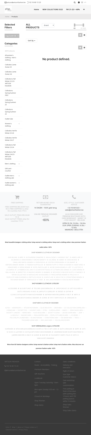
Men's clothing (10, 164)
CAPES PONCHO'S (62, 288)
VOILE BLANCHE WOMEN (70, 280)
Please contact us (30, 427)
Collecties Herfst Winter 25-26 (11, 132)
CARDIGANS (71, 298)
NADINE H (79, 272)
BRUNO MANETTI (40, 260)
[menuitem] (36, 9)
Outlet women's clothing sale (10, 184)
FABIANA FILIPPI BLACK (35, 265)
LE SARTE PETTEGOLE (43, 270)
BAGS (34, 292)
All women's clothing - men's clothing (10, 57)
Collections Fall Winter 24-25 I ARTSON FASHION (10, 155)
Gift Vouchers (39, 374)
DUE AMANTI (70, 262)
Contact (37, 361)
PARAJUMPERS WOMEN (59, 275)
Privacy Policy (23, 430)
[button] (84, 9)
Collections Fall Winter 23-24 (10, 146)
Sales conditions (69, 361)
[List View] (84, 35)
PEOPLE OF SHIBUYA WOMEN (17, 277)
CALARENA (52, 260)
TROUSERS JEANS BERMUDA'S (43, 288)
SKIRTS (76, 295)
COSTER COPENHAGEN (56, 262)
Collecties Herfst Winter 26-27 (11, 139)
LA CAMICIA (10, 270)
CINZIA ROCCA (40, 262)
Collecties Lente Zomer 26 (10, 73)
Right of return (68, 371)
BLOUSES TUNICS (25, 288)
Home (7, 17)
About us (20, 427)
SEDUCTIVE (60, 277)
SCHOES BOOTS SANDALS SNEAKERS (27, 298)
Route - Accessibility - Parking (45, 365)
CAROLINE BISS (72, 260)
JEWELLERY (51, 292)
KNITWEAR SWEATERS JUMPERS (55, 295)
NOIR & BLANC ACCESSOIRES (38, 275)
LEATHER (68, 292)
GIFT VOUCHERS (75, 288)
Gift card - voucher (8, 169)
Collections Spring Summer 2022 (10, 92)
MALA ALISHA (10, 272)
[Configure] (78, 2)
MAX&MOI (46, 272)
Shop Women (39, 400)
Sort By (31, 40)
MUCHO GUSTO (68, 272)
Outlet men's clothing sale (9, 177)
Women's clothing (8, 124)
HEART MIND (78, 265)
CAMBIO (61, 260)
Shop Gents (38, 405)
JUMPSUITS (42, 292)
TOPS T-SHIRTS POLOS (56, 298)
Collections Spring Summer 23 (10, 102)
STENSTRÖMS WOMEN (74, 277)
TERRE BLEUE (31, 280)
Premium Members (41, 369)
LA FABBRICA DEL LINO (25, 270)
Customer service (11, 430)
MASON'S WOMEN (34, 272)
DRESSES (60, 292)
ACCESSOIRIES (12, 288)
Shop (13, 427)
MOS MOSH (57, 272)
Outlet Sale (9, 119)
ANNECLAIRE (76, 257)
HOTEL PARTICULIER (40, 267)
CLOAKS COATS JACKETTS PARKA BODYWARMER (26, 295)
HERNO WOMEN (24, 267)
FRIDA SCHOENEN (65, 265)
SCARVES (44, 298)
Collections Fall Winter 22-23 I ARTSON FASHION (10, 82)
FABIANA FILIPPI (51, 265)
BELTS (69, 295)
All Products (10, 51)
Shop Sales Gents (69, 410)
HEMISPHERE (12, 267)
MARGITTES (22, 272)
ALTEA (7, 308)
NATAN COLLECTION (19, 275)
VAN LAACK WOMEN (53, 280)
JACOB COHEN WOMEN (58, 267)
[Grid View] (80, 35)
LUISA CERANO (77, 270)
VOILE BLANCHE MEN (62, 320)
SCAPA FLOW (48, 277)
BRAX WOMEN (27, 260)
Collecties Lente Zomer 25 (10, 66)
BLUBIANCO (15, 260)
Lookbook (38, 378)
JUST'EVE (77, 267)
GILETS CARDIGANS (23, 292)
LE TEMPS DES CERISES (61, 270)
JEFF (69, 267)
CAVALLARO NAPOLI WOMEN (23, 262)
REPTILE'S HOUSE (35, 277)
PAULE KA (73, 275)
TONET (40, 280)
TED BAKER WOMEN (17, 280)
